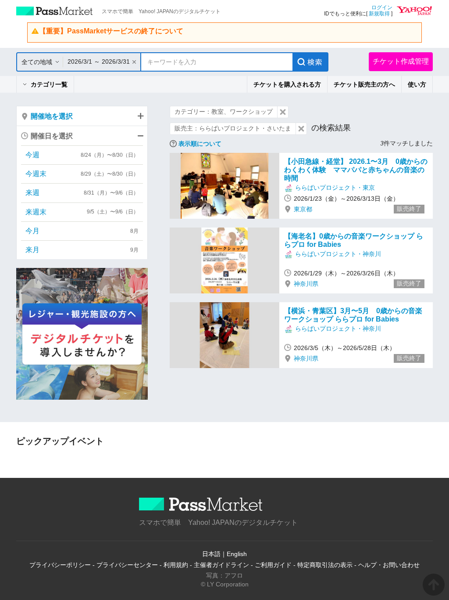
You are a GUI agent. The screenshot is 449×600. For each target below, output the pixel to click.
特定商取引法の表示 (325, 564)
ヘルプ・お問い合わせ (389, 564)
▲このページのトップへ (434, 585)
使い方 (417, 84)
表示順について (199, 143)
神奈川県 (306, 283)
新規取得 (379, 14)
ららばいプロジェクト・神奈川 (338, 253)
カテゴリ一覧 (49, 84)
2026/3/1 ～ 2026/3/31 (99, 61)
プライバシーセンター (127, 564)
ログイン (381, 7)
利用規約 (176, 564)
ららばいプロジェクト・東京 (335, 187)
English (237, 553)
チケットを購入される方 (287, 84)
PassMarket (54, 11)
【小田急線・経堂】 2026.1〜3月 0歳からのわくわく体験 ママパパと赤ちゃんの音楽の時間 (356, 170)
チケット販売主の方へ (364, 84)
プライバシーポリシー (60, 564)
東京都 (303, 209)
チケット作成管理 (401, 61)
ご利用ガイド (273, 564)
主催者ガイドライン (221, 564)
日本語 (211, 553)
